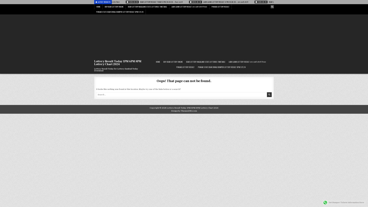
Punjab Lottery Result (220, 6)
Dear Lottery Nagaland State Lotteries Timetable (147, 6)
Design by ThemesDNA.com (184, 111)
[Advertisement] (184, 36)
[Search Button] (272, 6)
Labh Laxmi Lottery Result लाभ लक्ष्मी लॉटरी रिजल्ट (189, 6)
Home (98, 6)
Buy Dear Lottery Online (114, 6)
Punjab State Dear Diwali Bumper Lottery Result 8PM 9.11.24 (119, 12)
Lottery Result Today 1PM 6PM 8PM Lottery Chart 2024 (117, 63)
